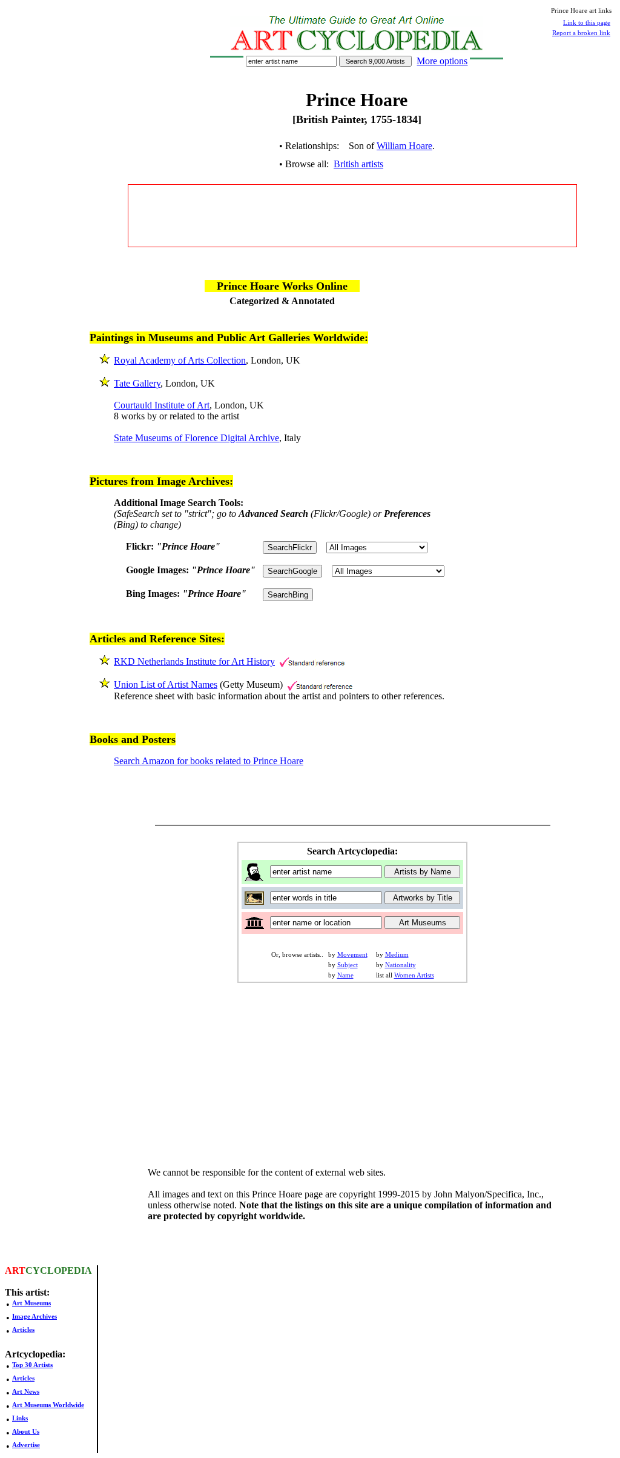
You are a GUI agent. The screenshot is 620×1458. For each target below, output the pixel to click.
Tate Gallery (137, 383)
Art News (25, 1391)
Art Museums (31, 1303)
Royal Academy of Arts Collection (180, 360)
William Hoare (404, 146)
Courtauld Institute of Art (161, 405)
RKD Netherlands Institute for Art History (194, 661)
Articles (23, 1329)
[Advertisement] (352, 215)
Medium (397, 954)
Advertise (26, 1444)
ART (15, 1270)
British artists (358, 164)
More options (442, 61)
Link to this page (586, 22)
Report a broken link (581, 32)
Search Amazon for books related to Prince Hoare (208, 761)
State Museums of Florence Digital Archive (196, 438)
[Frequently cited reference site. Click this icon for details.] (312, 661)
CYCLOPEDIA (58, 1270)
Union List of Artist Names (165, 684)
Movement (352, 954)
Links (20, 1418)
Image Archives (34, 1316)
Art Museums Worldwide (48, 1404)
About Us (25, 1431)
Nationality (400, 964)
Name (345, 975)
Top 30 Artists (32, 1364)
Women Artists (414, 975)
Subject (347, 964)
